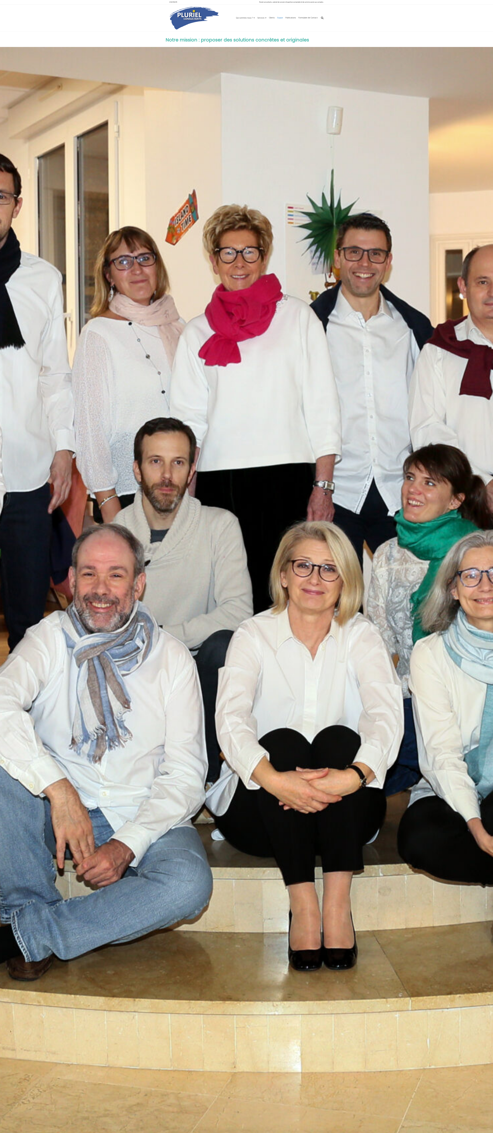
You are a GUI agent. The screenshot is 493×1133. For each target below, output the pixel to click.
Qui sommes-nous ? (244, 17)
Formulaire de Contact (308, 17)
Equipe (280, 17)
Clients (272, 17)
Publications (291, 17)
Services (260, 17)
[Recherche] (321, 18)
